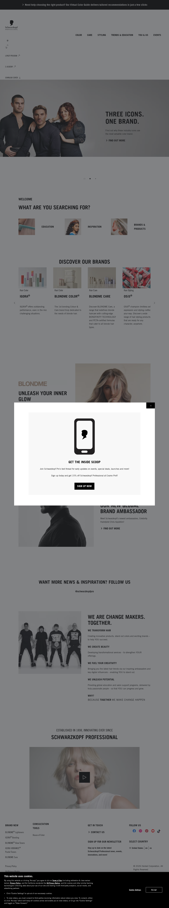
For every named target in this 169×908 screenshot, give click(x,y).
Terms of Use (57, 880)
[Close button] (150, 405)
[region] (84, 890)
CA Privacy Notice (53, 883)
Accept (154, 890)
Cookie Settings (135, 890)
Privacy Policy (15, 883)
